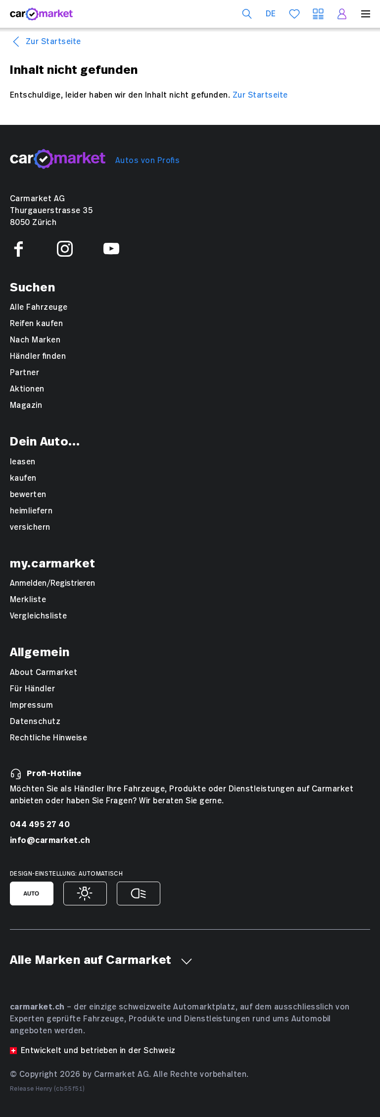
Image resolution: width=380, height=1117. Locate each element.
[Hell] (85, 893)
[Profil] (342, 14)
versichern (30, 527)
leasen (23, 462)
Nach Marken (35, 340)
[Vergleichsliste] (318, 14)
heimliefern (31, 511)
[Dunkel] (138, 893)
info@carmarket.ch (50, 840)
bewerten (28, 495)
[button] (186, 961)
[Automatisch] (31, 893)
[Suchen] (247, 14)
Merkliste (28, 600)
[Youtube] (111, 248)
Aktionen (27, 389)
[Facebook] (18, 248)
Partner (24, 373)
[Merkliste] (294, 14)
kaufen (23, 478)
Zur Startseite (53, 42)
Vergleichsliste (38, 616)
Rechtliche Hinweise (48, 738)
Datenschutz (35, 721)
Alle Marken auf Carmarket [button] (91, 960)
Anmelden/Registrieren (52, 583)
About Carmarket (43, 672)
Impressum (31, 705)
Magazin (26, 405)
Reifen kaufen (36, 324)
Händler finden (38, 356)
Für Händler (32, 689)
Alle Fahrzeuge (39, 307)
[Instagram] (64, 248)
